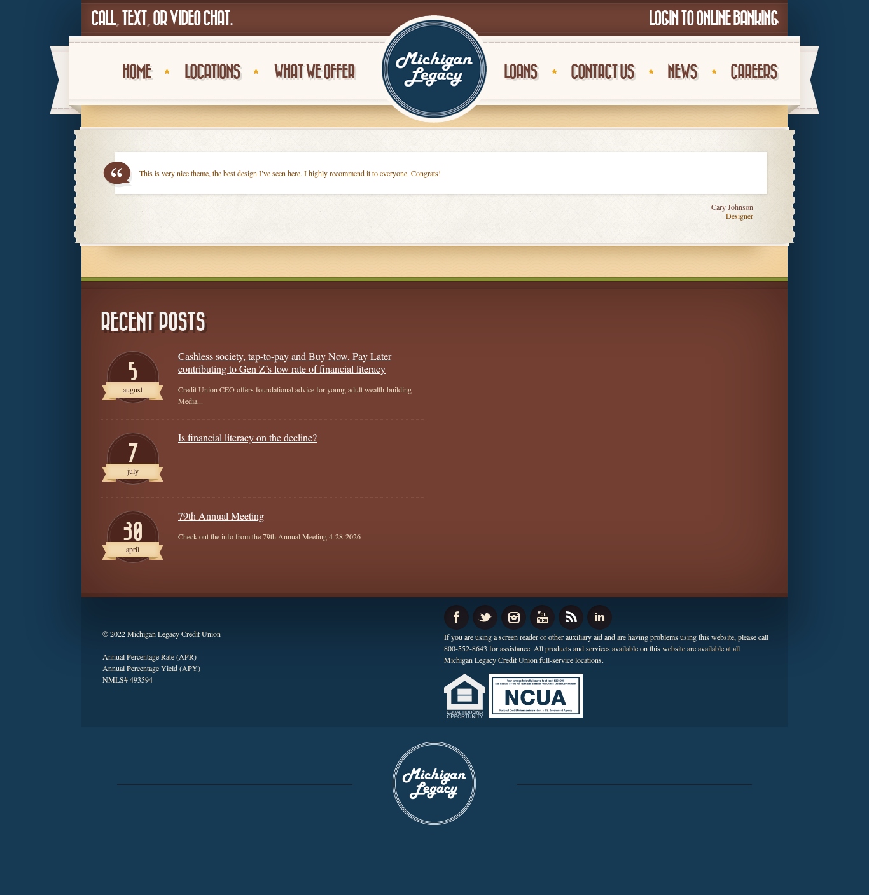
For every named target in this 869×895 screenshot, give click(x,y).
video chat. (200, 18)
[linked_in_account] (599, 617)
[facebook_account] (456, 617)
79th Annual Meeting (221, 516)
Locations (212, 72)
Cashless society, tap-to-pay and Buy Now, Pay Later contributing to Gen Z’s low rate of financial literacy (284, 362)
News (682, 72)
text (134, 18)
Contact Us (602, 72)
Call (103, 18)
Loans (520, 72)
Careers (753, 72)
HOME (136, 72)
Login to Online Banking (713, 18)
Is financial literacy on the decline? (247, 437)
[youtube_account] (542, 617)
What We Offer (314, 72)
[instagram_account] (513, 617)
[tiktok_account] (571, 617)
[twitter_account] (485, 617)
